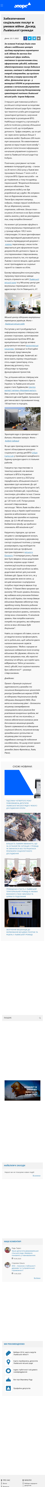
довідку (8, 244)
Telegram (34, 38)
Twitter (30, 38)
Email (39, 38)
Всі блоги (37, 1278)
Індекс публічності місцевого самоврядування (25, 1371)
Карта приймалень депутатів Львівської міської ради (25, 1362)
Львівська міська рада (15, 324)
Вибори (28, 1480)
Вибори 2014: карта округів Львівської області (24, 1353)
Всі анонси (36, 1175)
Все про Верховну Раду (22, 1379)
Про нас (6, 1480)
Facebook (25, 38)
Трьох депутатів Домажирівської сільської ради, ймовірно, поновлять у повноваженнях (25, 1253)
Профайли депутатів (21, 1388)
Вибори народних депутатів (30, 1484)
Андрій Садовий (12, 441)
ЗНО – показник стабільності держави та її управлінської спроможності (23, 1268)
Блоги (5, 1483)
